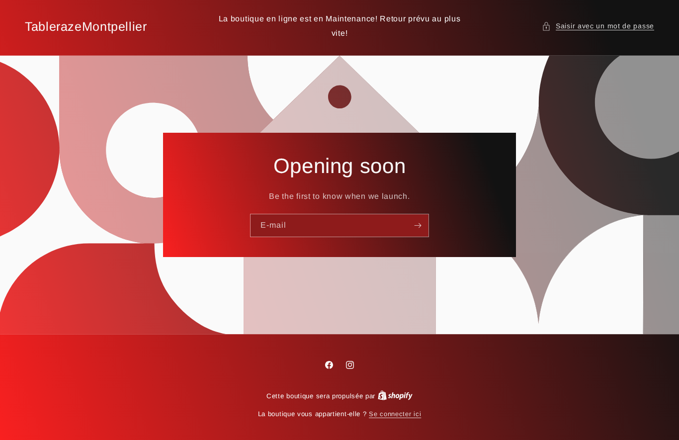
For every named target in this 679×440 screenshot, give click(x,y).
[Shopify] (395, 396)
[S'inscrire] (417, 225)
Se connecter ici (395, 414)
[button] (598, 26)
